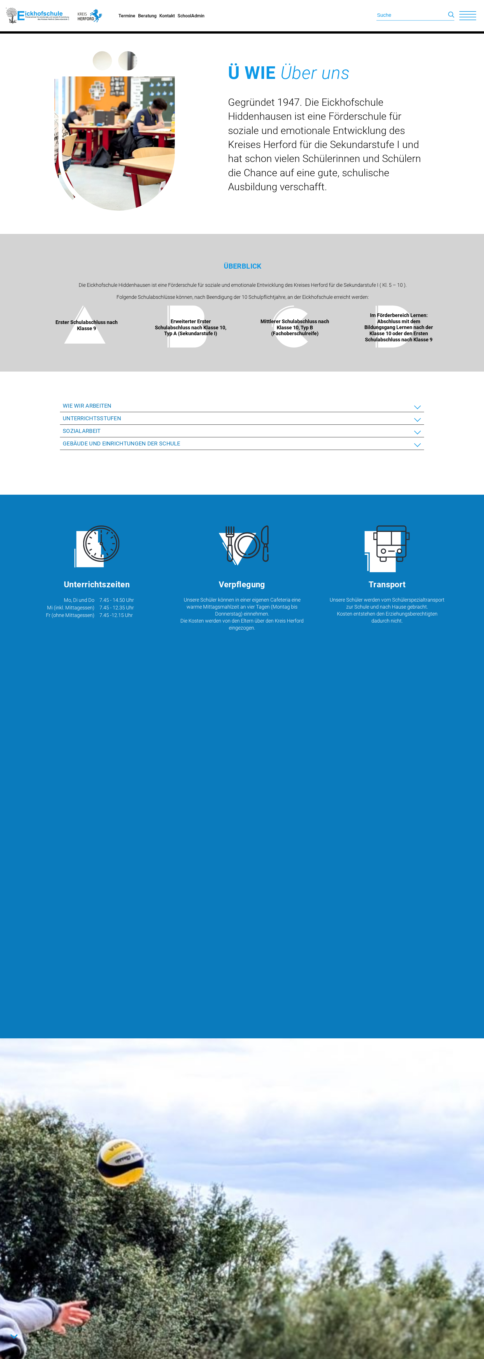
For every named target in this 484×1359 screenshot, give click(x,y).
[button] (242, 406)
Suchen (451, 16)
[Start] (38, 29)
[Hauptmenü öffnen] (467, 15)
